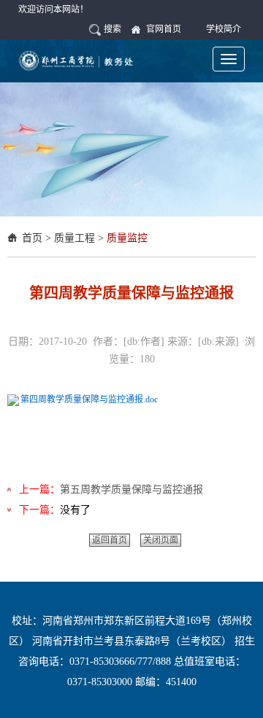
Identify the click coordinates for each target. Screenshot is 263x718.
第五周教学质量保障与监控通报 (131, 489)
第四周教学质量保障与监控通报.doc (89, 399)
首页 (32, 238)
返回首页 (109, 540)
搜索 (112, 29)
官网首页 (163, 29)
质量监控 (127, 238)
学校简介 (223, 29)
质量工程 (74, 238)
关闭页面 (160, 540)
